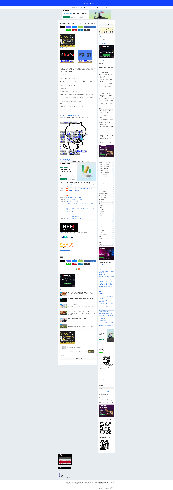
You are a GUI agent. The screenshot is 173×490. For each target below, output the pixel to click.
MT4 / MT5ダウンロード (103, 43)
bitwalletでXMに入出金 (111, 483)
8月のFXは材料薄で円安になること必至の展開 (106, 108)
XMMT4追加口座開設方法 (102, 482)
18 (104, 31)
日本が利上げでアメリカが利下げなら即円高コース (106, 113)
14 (110, 29)
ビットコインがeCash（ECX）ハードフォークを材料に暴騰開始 (106, 72)
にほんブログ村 (101, 345)
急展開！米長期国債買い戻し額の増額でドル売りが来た (106, 77)
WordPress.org (101, 381)
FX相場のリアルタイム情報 (69, 482)
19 (106, 31)
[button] (113, 39)
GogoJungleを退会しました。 (104, 274)
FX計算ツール (101, 60)
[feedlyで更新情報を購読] (76, 269)
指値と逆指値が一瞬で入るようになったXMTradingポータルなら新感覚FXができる (106, 67)
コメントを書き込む (77, 358)
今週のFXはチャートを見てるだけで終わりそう (106, 127)
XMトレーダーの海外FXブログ (106, 391)
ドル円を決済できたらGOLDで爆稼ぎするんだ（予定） (106, 96)
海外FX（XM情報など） (77, 482)
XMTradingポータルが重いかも (104, 122)
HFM (60, 222)
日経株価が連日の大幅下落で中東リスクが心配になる (106, 80)
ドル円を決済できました (103, 124)
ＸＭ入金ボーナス (93, 483)
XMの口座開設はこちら (66, 160)
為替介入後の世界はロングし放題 (105, 142)
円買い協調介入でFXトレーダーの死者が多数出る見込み (106, 136)
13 (108, 29)
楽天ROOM (101, 353)
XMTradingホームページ (64, 47)
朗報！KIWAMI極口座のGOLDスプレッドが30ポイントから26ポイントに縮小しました (106, 100)
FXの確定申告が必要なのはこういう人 (106, 313)
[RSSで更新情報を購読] (79, 269)
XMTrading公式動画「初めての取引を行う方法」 (106, 116)
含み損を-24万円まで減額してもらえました (106, 133)
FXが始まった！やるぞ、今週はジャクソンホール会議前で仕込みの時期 (106, 93)
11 (104, 29)
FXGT (105, 487)
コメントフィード (102, 379)
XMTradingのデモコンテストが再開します (106, 84)
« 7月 (100, 36)
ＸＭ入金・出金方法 (104, 483)
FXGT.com (61, 232)
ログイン (100, 374)
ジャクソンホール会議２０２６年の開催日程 (106, 120)
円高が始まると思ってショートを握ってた (106, 104)
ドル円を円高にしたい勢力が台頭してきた (106, 139)
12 (106, 29)
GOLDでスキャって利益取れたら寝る (105, 74)
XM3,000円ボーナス (87, 483)
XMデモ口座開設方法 (76, 483)
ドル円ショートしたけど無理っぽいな (106, 110)
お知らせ (112, 487)
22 (112, 31)
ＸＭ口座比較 (81, 483)
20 (108, 31)
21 (110, 31)
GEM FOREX (108, 487)
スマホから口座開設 (94, 482)
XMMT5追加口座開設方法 (110, 482)
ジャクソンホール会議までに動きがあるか (106, 87)
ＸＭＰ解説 (98, 483)
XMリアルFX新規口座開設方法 (86, 482)
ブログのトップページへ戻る (65, 250)
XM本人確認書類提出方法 (68, 483)
